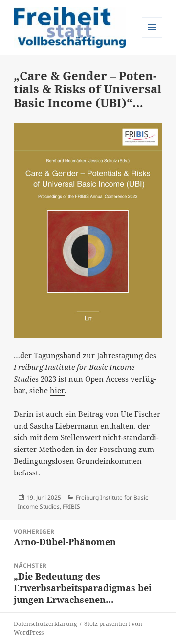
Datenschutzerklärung (45, 624)
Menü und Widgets (152, 37)
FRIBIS (71, 506)
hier (57, 390)
